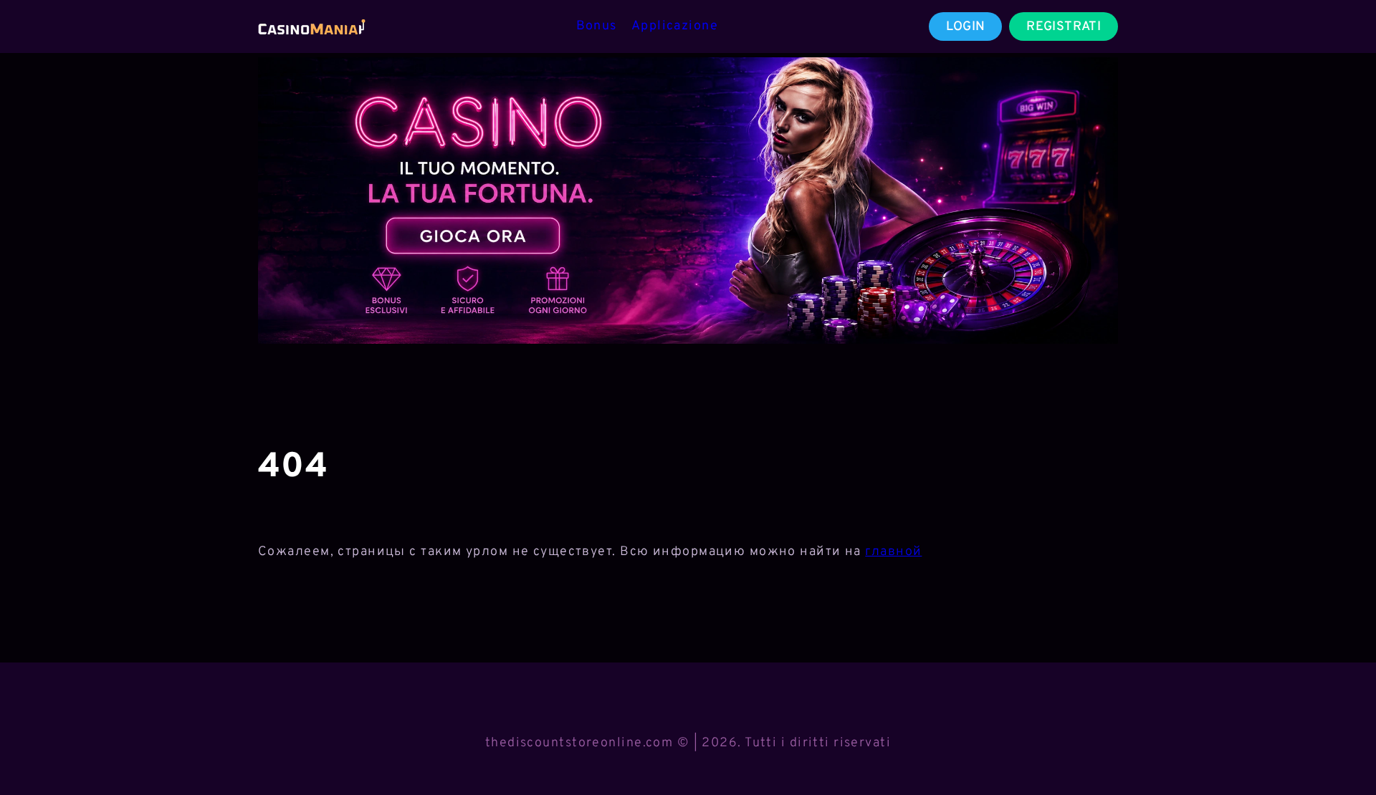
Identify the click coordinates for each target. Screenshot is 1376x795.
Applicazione (674, 26)
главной (893, 552)
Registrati (1063, 27)
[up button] (1339, 747)
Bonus (596, 26)
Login (965, 27)
